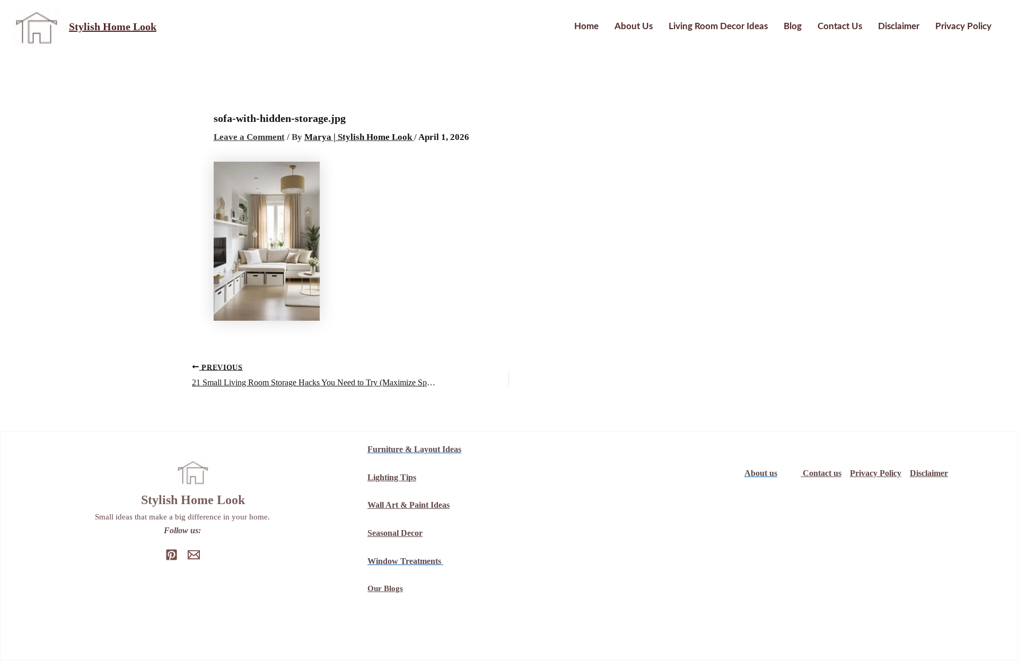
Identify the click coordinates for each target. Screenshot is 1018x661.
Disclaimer (898, 26)
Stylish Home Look (112, 26)
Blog (793, 26)
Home (586, 26)
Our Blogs (385, 588)
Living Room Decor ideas (718, 26)
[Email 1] (194, 555)
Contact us (840, 26)
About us (634, 26)
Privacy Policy (963, 26)
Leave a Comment (249, 137)
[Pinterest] (171, 555)
